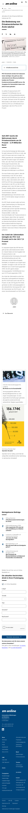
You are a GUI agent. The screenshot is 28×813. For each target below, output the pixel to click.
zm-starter (18, 772)
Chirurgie (4, 787)
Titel (3, 603)
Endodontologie (6, 780)
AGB (9, 800)
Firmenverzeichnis (20, 756)
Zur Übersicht (9, 313)
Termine (18, 762)
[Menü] (3, 4)
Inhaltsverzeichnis (12, 67)
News (3, 737)
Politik (3, 742)
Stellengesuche (19, 782)
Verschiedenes (19, 787)
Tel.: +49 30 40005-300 (7, 724)
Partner (4, 800)
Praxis (3, 744)
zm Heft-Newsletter (16, 647)
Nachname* (5, 616)
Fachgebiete (5, 773)
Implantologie (5, 778)
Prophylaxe (18, 739)
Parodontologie (5, 775)
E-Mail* (4, 589)
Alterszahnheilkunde (21, 737)
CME (3, 757)
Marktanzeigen (19, 754)
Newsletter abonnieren (13, 637)
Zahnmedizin (5, 749)
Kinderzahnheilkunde (7, 790)
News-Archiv (5, 751)
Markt (17, 752)
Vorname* (5, 609)
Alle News (4, 739)
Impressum (15, 803)
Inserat (18, 777)
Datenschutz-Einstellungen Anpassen (11, 808)
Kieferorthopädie (6, 783)
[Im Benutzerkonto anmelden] (22, 2)
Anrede (4, 595)
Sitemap (4, 806)
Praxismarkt (19, 785)
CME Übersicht (5, 762)
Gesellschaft (5, 747)
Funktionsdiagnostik (21, 742)
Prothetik (4, 785)
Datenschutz (5, 803)
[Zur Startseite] (11, 3)
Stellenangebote (20, 780)
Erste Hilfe (4, 759)
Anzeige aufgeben (20, 789)
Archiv (3, 768)
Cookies (17, 800)
